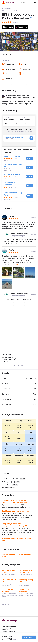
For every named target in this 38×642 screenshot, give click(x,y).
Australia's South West (11, 10)
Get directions (19, 365)
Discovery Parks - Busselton (25, 590)
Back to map (7, 8)
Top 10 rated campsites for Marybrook (16, 511)
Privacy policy (7, 629)
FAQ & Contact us (7, 628)
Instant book (28, 637)
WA (3, 10)
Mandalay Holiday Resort (8, 571)
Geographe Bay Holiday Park (8, 590)
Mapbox (5, 606)
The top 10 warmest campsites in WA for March (16, 540)
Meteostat (33, 467)
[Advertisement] (19, 329)
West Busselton (25, 554)
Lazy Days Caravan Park (9, 581)
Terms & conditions (8, 631)
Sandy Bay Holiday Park (26, 581)
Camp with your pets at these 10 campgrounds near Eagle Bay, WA (14, 525)
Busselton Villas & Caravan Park (26, 571)
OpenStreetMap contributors (16, 606)
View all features (19, 83)
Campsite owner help (9, 626)
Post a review (19, 304)
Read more (15, 264)
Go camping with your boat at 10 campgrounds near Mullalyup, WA (14, 501)
